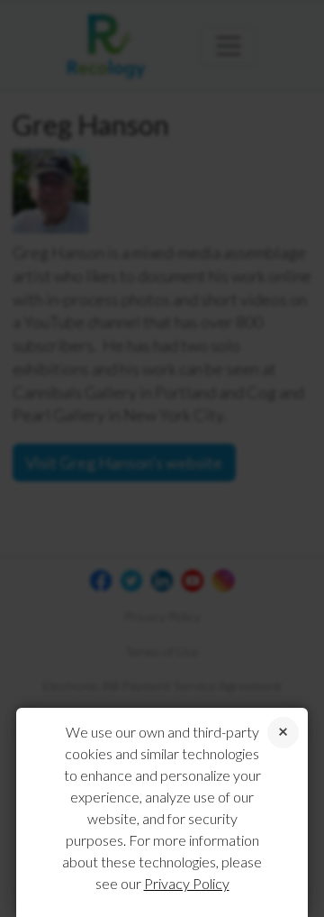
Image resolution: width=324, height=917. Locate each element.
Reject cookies (283, 732)
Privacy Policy (187, 883)
